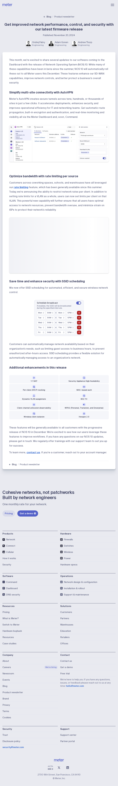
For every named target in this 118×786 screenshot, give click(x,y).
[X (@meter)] (59, 768)
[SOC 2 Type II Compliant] (50, 768)
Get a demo (26, 513)
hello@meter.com (75, 686)
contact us (33, 452)
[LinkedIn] (68, 768)
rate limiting (21, 187)
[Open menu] (112, 5)
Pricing (9, 513)
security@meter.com (13, 747)
